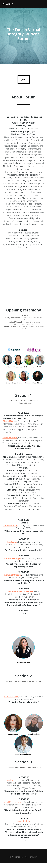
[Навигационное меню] (42, 4)
